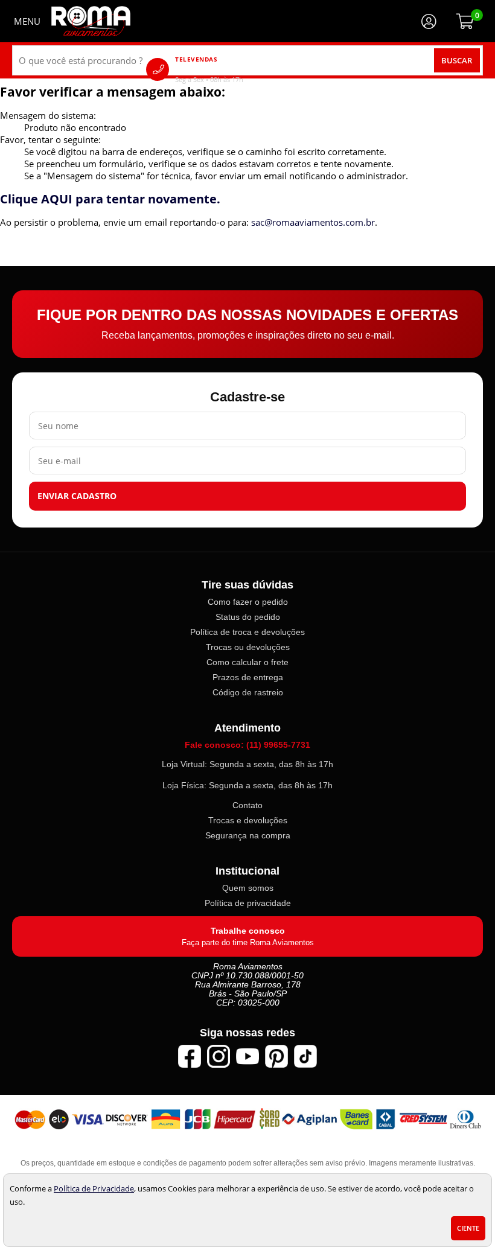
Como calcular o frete (247, 662)
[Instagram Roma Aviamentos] (218, 1056)
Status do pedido (248, 617)
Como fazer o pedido (248, 602)
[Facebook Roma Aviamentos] (189, 1056)
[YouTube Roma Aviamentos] (247, 1056)
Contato (247, 805)
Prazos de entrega (247, 677)
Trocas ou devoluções (248, 647)
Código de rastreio (247, 692)
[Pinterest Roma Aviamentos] (276, 1056)
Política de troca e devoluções (247, 632)
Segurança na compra (247, 835)
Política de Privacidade (94, 1188)
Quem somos (247, 888)
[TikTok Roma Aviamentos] (305, 1056)
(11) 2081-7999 (226, 69)
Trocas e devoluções (247, 820)
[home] (90, 21)
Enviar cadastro (77, 496)
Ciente (468, 1227)
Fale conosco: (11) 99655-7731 (247, 745)
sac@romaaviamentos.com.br (313, 222)
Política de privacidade (248, 903)
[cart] (465, 21)
